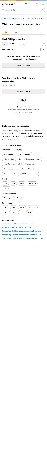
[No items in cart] (43, 4)
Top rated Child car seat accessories (17, 227)
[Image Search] (42, 10)
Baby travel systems (16, 18)
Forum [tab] (14, 32)
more (13, 139)
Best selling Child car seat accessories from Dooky (22, 238)
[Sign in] (31, 4)
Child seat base (15, 44)
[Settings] (25, 4)
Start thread (25, 91)
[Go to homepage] (8, 4)
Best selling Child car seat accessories (17, 224)
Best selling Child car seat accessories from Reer (22, 231)
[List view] (42, 49)
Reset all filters (23, 65)
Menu (7, 10)
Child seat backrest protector (34, 44)
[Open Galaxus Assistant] (37, 4)
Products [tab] (5, 32)
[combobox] (5, 44)
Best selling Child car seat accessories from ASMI (22, 235)
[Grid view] (38, 49)
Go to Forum (7, 85)
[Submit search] (14, 10)
